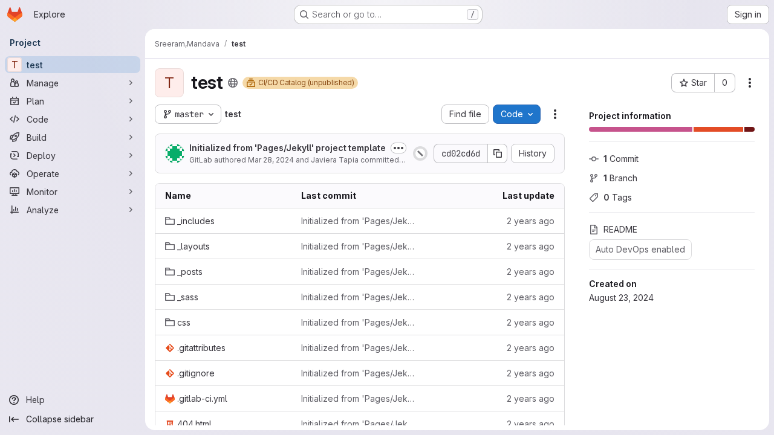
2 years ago (530, 221)
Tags (617, 197)
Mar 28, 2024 (271, 159)
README (620, 229)
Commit (621, 158)
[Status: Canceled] (420, 153)
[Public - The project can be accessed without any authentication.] (233, 83)
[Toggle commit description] (398, 148)
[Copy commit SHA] (497, 153)
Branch (620, 178)
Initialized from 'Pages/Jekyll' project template (287, 148)
